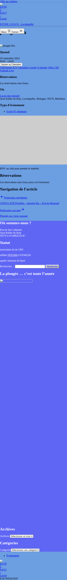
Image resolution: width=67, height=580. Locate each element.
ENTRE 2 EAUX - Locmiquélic (17, 24)
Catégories (5, 550)
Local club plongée (10, 95)
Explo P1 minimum (17, 111)
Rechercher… (7, 266)
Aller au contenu (8, 1)
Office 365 (53, 67)
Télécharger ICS (8, 67)
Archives (4, 536)
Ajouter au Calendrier (11, 64)
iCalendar (42, 67)
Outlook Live (7, 70)
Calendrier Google (27, 67)
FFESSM (12, 255)
